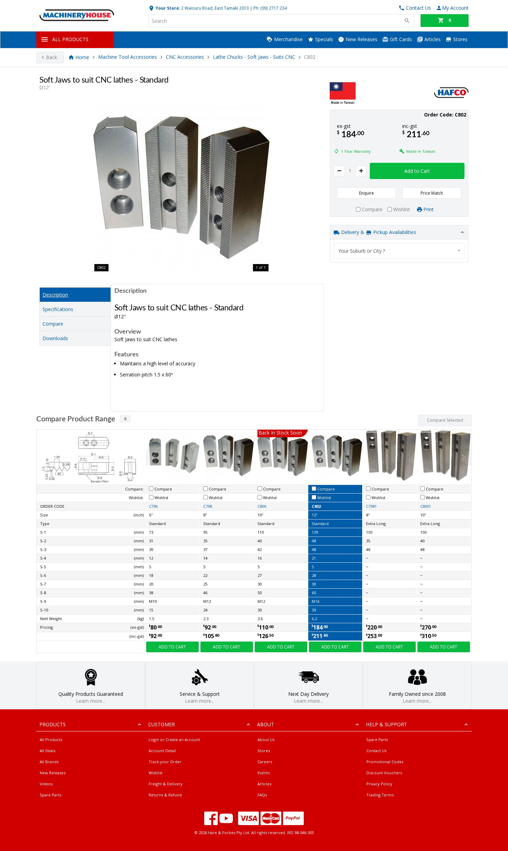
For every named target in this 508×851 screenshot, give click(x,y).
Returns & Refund (165, 794)
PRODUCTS (52, 724)
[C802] (181, 187)
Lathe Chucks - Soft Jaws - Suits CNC (254, 57)
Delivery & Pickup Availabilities (378, 232)
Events (263, 772)
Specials (323, 39)
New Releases (360, 39)
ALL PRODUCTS (70, 39)
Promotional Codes (384, 761)
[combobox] (399, 251)
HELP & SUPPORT (386, 724)
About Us (265, 739)
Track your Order (165, 761)
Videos (46, 783)
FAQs (262, 794)
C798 (207, 506)
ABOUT (265, 724)
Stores (460, 39)
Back (51, 57)
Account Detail (162, 750)
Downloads (55, 338)
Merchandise (288, 39)
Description (55, 294)
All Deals (47, 750)
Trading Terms (380, 794)
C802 (316, 506)
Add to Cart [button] (417, 171)
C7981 (371, 506)
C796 (153, 506)
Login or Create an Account (174, 739)
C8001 (425, 506)
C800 (261, 506)
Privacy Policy (379, 783)
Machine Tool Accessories (127, 57)
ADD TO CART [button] (172, 647)
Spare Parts (50, 794)
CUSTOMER (161, 724)
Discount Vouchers (384, 772)
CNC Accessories (185, 57)
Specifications (58, 309)
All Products (51, 739)
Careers (264, 761)
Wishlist (155, 772)
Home (82, 57)
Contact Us (376, 750)
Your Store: (167, 8)
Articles (432, 39)
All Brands (49, 761)
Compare (53, 323)
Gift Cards (400, 39)
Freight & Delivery (165, 783)
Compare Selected (445, 420)
